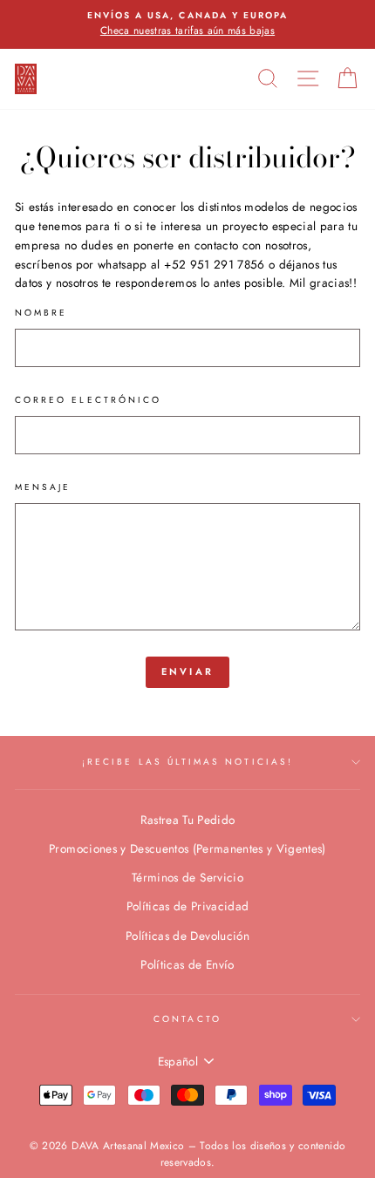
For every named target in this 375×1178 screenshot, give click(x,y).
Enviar (188, 671)
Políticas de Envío (187, 964)
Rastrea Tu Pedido (187, 819)
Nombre (41, 312)
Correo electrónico (88, 399)
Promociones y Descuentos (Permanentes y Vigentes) (187, 848)
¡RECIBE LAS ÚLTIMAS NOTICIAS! (187, 761)
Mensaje (43, 487)
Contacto (187, 1018)
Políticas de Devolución (187, 935)
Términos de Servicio (187, 877)
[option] (187, 24)
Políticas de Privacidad (187, 906)
